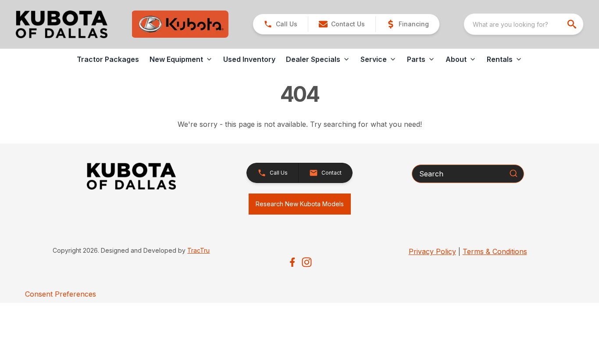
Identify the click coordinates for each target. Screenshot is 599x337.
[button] (280, 24)
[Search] (513, 173)
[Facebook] (292, 262)
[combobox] (523, 24)
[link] (407, 24)
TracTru (198, 250)
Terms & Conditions (495, 251)
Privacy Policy (432, 251)
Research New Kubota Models (300, 204)
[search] (572, 24)
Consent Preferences (60, 294)
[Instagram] (306, 262)
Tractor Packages (108, 59)
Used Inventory (249, 59)
